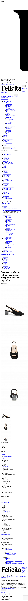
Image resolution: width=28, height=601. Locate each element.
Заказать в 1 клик (5, 452)
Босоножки (9, 104)
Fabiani (5, 258)
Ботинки (8, 106)
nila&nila (5, 266)
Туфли (7, 118)
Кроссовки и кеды (10, 109)
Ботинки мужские (10, 126)
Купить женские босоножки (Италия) (12, 210)
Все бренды (6, 268)
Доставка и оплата (7, 139)
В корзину (3, 454)
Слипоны (8, 130)
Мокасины (9, 127)
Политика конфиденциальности (14, 561)
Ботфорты (8, 108)
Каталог (5, 207)
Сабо (7, 113)
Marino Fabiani (6, 466)
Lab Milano (6, 260)
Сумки (5, 136)
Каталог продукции (11, 553)
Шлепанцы (9, 123)
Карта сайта (10, 148)
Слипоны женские (10, 115)
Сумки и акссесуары (8, 187)
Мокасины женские (11, 110)
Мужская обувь (7, 124)
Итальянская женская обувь (10, 208)
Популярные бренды (7, 254)
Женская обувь (7, 101)
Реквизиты (9, 143)
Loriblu (5, 262)
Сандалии (8, 128)
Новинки (5, 184)
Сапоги (8, 114)
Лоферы (11, 119)
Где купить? (9, 562)
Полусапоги (9, 111)
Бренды (5, 137)
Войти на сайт (4, 97)
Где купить (6, 140)
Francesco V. (6, 259)
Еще (4, 145)
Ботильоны (9, 105)
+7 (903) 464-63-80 (5, 96)
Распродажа (6, 135)
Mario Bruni (6, 264)
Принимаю (3, 589)
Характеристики (7, 456)
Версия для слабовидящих (8, 84)
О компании (6, 141)
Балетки (8, 102)
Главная (5, 206)
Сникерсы (8, 117)
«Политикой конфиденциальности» (9, 588)
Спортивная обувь (10, 131)
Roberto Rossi (6, 267)
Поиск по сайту (10, 559)
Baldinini (5, 257)
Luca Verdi (5, 263)
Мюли (10, 120)
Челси (10, 122)
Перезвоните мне (14, 96)
